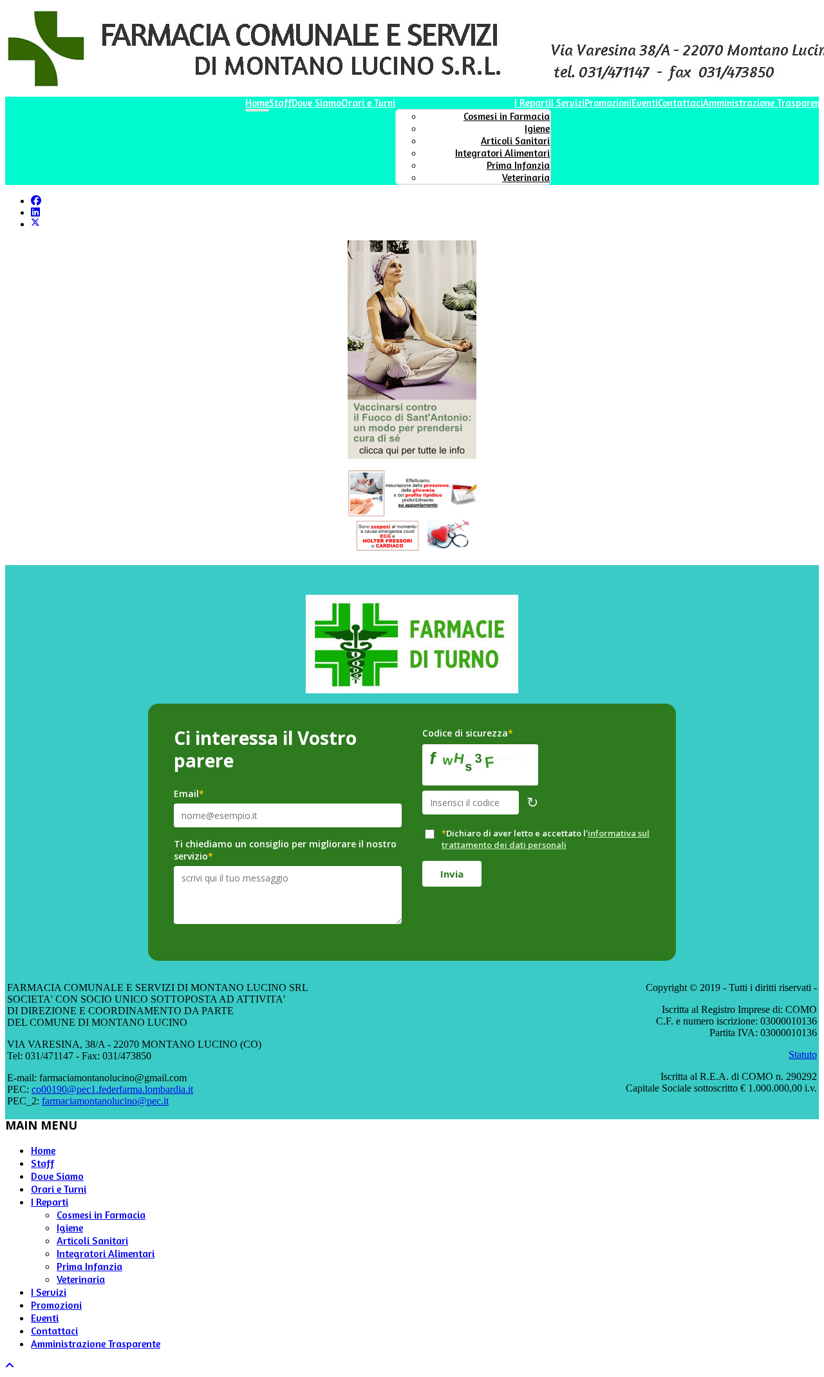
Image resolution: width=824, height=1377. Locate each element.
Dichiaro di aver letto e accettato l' (546, 839)
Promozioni (608, 103)
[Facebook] (36, 200)
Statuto (803, 1054)
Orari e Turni (368, 103)
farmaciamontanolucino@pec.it (105, 1100)
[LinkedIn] (35, 212)
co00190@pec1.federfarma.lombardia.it (112, 1089)
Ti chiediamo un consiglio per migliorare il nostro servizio (285, 850)
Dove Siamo (316, 103)
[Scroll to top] (9, 1365)
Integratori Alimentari (502, 153)
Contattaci (680, 103)
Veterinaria (526, 177)
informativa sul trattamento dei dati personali (546, 839)
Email (189, 793)
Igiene (537, 128)
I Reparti (532, 103)
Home (257, 103)
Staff (280, 103)
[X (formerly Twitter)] (35, 223)
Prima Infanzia (518, 165)
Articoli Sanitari (515, 141)
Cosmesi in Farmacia (507, 116)
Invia (452, 873)
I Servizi (568, 103)
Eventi (645, 103)
